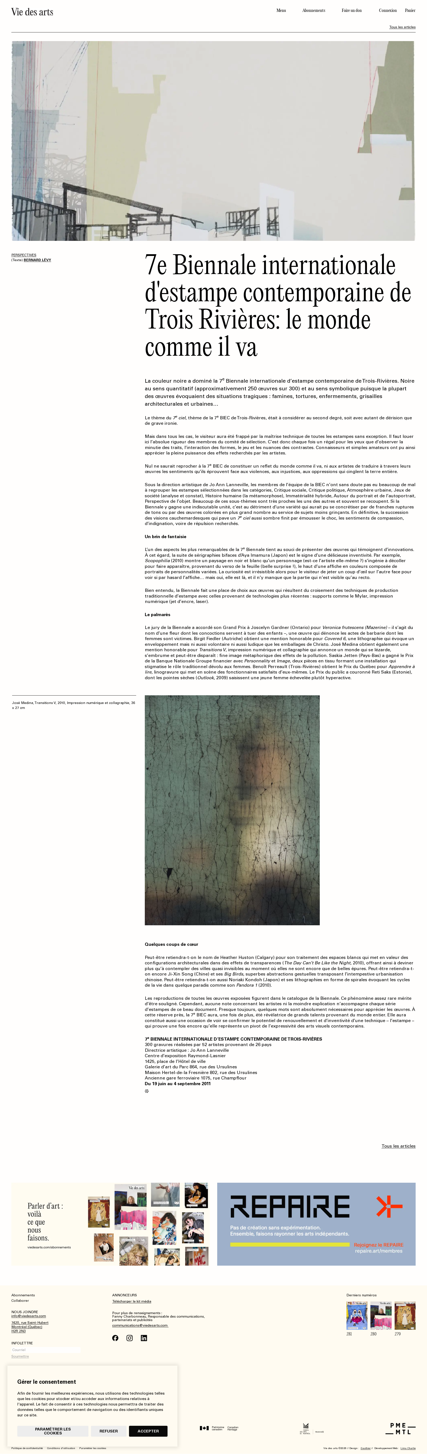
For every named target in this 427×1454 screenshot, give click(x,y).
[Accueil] (110, 11)
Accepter (148, 1431)
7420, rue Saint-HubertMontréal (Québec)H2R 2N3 (29, 1327)
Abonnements (313, 10)
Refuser (109, 1431)
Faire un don (352, 10)
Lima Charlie (408, 1448)
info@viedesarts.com (28, 1316)
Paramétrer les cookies (53, 1431)
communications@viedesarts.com (140, 1325)
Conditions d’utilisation (61, 1448)
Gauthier (366, 1448)
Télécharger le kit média (131, 1301)
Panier (410, 10)
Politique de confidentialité (27, 1448)
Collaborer (20, 1301)
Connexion (388, 10)
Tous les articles (402, 27)
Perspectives (23, 255)
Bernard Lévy (37, 260)
